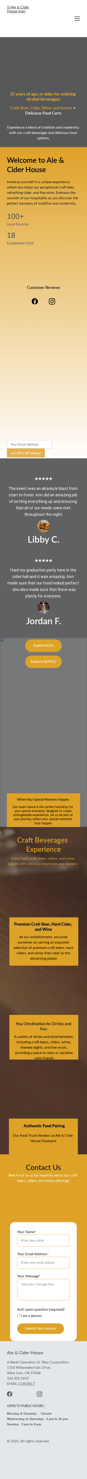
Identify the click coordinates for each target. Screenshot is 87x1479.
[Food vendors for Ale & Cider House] (43, 1109)
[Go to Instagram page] (52, 301)
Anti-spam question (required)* (41, 1309)
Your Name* (26, 1232)
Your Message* (28, 1276)
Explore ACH (43, 645)
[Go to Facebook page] (37, 301)
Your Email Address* (33, 1254)
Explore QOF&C (43, 661)
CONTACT (26, 1384)
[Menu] (77, 19)
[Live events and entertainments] (43, 1005)
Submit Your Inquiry (40, 1328)
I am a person (31, 1316)
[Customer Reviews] (43, 275)
